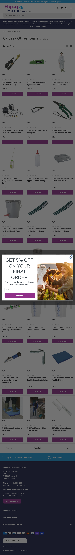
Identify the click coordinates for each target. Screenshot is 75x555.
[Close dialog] (70, 256)
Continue (19, 295)
